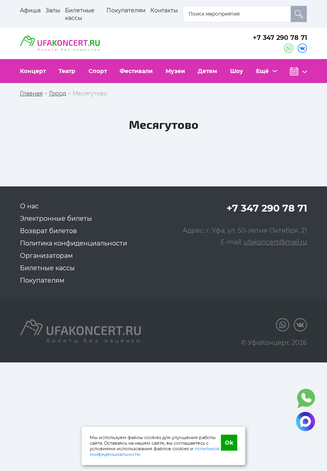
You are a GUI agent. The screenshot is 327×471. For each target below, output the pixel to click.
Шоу (236, 71)
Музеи (175, 71)
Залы (52, 10)
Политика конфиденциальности (73, 243)
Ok (229, 442)
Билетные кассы (80, 14)
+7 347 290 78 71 (280, 38)
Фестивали (136, 71)
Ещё (262, 71)
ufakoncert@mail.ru (275, 242)
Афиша (30, 10)
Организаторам (46, 255)
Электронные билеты (56, 218)
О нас (29, 206)
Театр (67, 71)
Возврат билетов (48, 231)
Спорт (98, 71)
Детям (207, 71)
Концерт (33, 71)
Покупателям (126, 10)
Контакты (164, 10)
